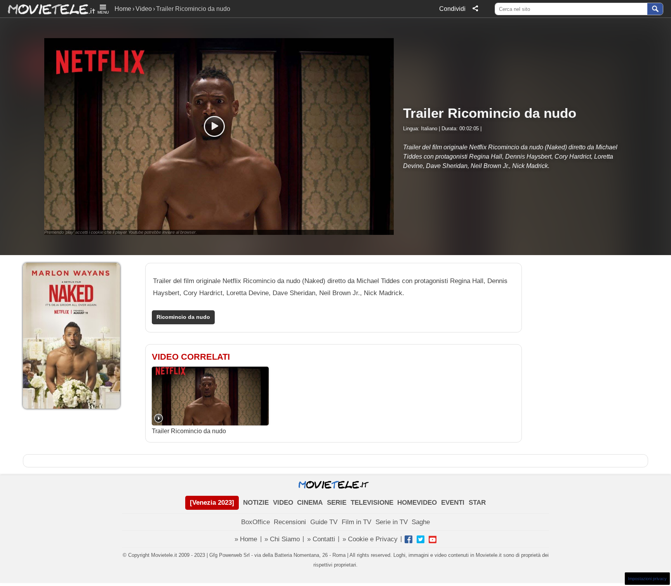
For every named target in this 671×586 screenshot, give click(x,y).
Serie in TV (391, 522)
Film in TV (356, 522)
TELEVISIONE (372, 502)
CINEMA (310, 502)
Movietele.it (47, 9)
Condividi (452, 8)
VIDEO (283, 502)
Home (123, 8)
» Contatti (321, 539)
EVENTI (452, 502)
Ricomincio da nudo (183, 317)
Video (144, 8)
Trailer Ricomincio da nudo (189, 431)
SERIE (336, 502)
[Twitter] (420, 539)
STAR (477, 502)
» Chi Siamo (282, 539)
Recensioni (290, 522)
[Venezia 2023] (212, 502)
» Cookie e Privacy (370, 539)
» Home (246, 539)
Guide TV (323, 522)
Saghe (421, 522)
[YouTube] (432, 539)
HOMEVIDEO (417, 502)
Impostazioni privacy (647, 578)
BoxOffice (255, 522)
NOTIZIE (256, 502)
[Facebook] (408, 539)
